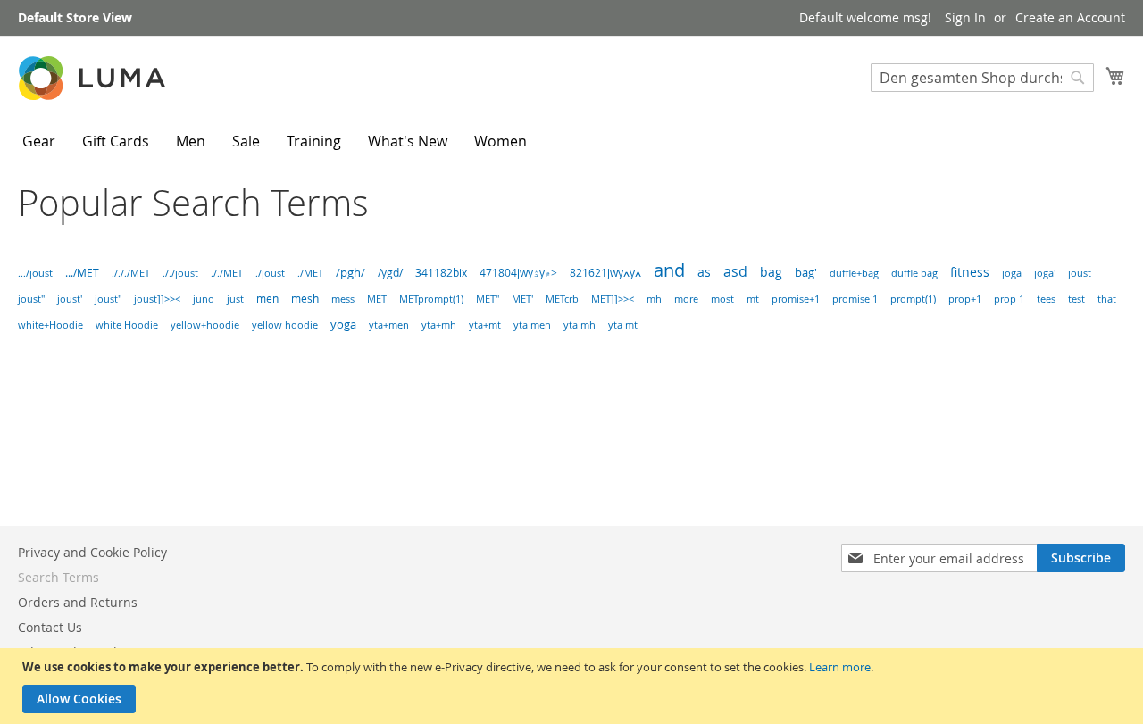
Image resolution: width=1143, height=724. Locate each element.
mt (753, 299)
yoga (343, 324)
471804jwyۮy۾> (518, 272)
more (686, 299)
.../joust (35, 272)
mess (343, 299)
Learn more (840, 667)
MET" (487, 299)
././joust (180, 272)
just (235, 298)
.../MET (82, 272)
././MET (227, 272)
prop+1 (964, 299)
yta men (532, 325)
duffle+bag (854, 273)
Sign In (965, 17)
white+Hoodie (50, 325)
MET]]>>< (612, 299)
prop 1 (1009, 299)
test (1076, 299)
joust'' (108, 298)
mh (654, 299)
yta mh (579, 325)
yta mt (623, 325)
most (722, 299)
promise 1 (855, 299)
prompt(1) (913, 299)
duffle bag (914, 272)
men (267, 298)
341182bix (441, 272)
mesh (305, 298)
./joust (270, 272)
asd (735, 271)
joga (1012, 273)
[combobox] (982, 77)
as (704, 271)
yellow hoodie (285, 325)
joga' (1044, 273)
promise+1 (796, 299)
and (669, 270)
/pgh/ (350, 272)
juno (203, 299)
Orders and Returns (78, 602)
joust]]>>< (157, 298)
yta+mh (438, 325)
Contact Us (50, 627)
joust (1079, 272)
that (1106, 299)
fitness (969, 272)
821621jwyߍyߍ (605, 272)
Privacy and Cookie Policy (92, 552)
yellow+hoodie (205, 325)
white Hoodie (127, 325)
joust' (69, 298)
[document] (573, 686)
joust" (31, 298)
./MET (310, 272)
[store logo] (94, 78)
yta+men (389, 325)
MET (377, 299)
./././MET (131, 272)
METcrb (562, 299)
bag (771, 271)
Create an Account (1070, 17)
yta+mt (485, 325)
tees (1046, 298)
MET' (522, 299)
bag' (806, 272)
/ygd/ (390, 272)
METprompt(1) (431, 299)
